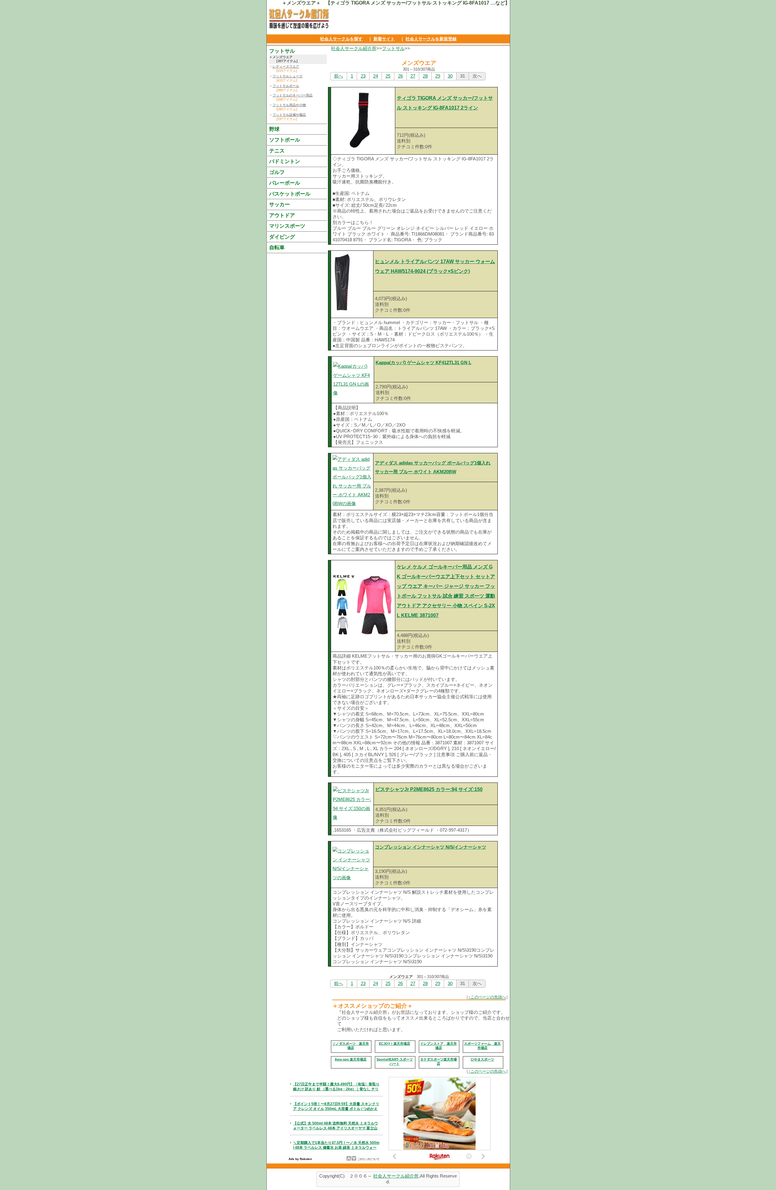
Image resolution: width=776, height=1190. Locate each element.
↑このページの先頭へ (487, 997)
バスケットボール (289, 194)
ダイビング (282, 237)
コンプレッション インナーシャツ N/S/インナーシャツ (430, 847)
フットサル (393, 48)
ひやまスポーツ (482, 1059)
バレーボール (284, 183)
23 (363, 76)
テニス (277, 151)
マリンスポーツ (287, 226)
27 (412, 76)
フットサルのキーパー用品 (293, 95)
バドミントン (284, 161)
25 (388, 76)
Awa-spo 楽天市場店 (350, 1059)
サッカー (279, 204)
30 (450, 76)
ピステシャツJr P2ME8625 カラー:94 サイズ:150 (429, 789)
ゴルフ (277, 172)
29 (437, 76)
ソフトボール (284, 140)
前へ (338, 76)
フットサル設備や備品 (289, 114)
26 (400, 76)
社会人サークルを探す (341, 38)
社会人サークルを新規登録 (431, 38)
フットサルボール (286, 86)
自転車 (277, 247)
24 (375, 76)
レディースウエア (286, 66)
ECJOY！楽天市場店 (394, 1043)
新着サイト (384, 38)
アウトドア (282, 215)
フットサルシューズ (288, 76)
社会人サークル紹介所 (353, 48)
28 (425, 76)
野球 (274, 129)
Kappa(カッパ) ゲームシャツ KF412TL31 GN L (423, 362)
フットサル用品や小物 (289, 105)
